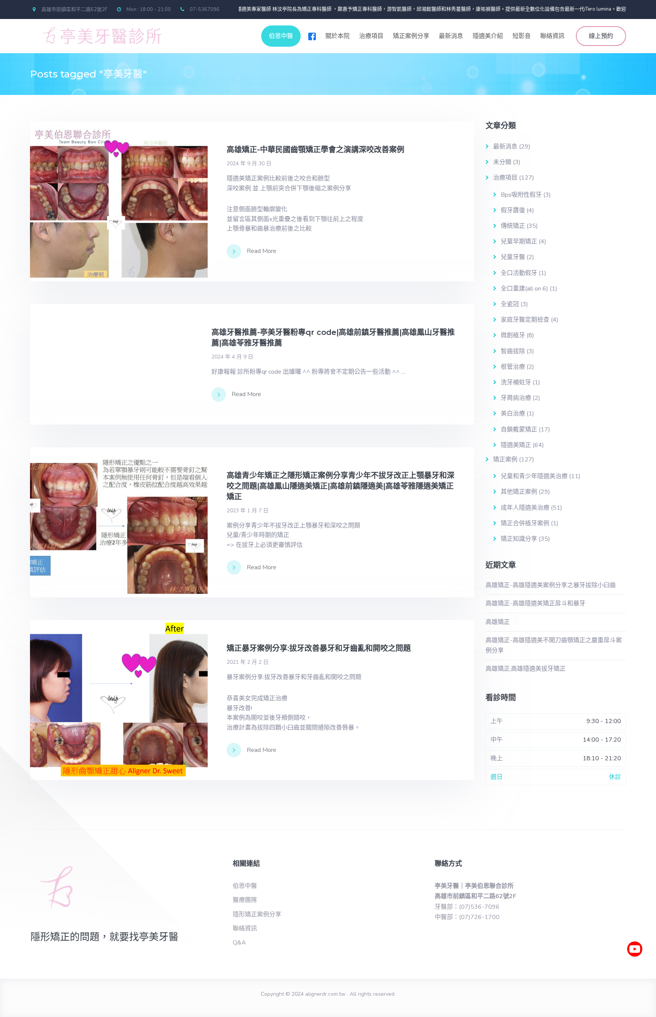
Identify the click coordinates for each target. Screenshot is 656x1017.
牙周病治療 (516, 398)
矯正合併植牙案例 (525, 523)
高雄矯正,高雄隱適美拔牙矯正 (526, 669)
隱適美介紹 (488, 36)
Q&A (239, 942)
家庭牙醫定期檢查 (525, 320)
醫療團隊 (245, 900)
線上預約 (601, 35)
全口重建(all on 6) (524, 288)
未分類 (502, 162)
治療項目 (371, 36)
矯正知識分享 (519, 539)
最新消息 (451, 36)
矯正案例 (505, 459)
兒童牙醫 (513, 257)
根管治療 (513, 367)
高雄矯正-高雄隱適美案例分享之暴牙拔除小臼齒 (551, 585)
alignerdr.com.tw (325, 994)
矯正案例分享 (411, 36)
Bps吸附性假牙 (521, 195)
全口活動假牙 (519, 273)
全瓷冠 (510, 304)
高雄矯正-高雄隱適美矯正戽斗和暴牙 (535, 603)
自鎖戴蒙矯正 (519, 429)
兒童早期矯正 (519, 241)
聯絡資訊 (552, 36)
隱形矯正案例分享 (257, 914)
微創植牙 (513, 335)
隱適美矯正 (516, 445)
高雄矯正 (498, 622)
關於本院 (337, 36)
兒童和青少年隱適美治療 (534, 476)
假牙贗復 (513, 210)
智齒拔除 (513, 351)
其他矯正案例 (519, 492)
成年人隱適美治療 (525, 508)
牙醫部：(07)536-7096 (467, 907)
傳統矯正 (513, 226)
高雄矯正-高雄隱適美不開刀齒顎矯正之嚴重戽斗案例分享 (554, 645)
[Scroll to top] (635, 971)
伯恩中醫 (281, 36)
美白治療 (513, 413)
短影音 (521, 36)
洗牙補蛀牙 (516, 382)
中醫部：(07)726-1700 (467, 917)
